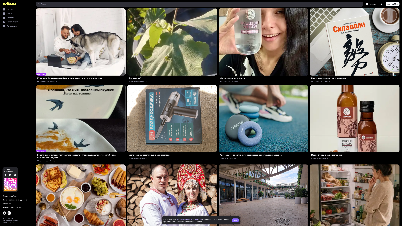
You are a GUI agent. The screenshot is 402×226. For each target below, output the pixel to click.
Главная (10, 9)
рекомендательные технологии (189, 219)
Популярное (12, 26)
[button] (371, 4)
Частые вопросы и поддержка (15, 200)
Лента (9, 13)
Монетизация (12, 22)
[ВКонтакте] (9, 213)
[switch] (381, 4)
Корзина (10, 18)
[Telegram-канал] (4, 213)
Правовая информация (12, 207)
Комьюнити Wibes (10, 196)
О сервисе (7, 204)
